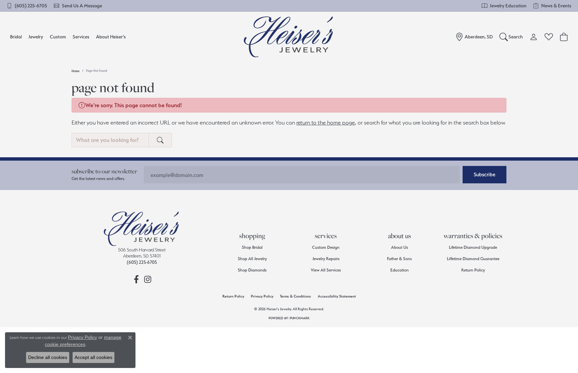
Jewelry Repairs (326, 258)
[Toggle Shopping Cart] (564, 37)
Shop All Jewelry (252, 258)
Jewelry (35, 36)
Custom (58, 36)
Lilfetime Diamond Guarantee (473, 258)
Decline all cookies (47, 357)
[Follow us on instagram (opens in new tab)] (147, 279)
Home (76, 71)
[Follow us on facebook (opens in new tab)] (136, 279)
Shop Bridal (252, 247)
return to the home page (325, 122)
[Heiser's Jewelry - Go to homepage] (142, 228)
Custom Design (326, 247)
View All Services (326, 269)
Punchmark (299, 318)
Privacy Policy (262, 296)
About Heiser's (111, 36)
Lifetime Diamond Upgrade (473, 247)
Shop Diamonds (252, 269)
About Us (399, 247)
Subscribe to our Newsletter (104, 171)
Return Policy (473, 269)
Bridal (16, 36)
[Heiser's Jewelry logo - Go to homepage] (289, 37)
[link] (27, 5)
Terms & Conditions (295, 296)
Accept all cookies (93, 357)
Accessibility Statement (337, 296)
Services (81, 36)
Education (399, 269)
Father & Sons (399, 258)
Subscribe (484, 174)
